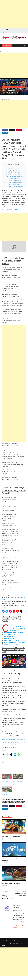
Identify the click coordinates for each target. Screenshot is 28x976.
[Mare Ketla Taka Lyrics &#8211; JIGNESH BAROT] (7, 776)
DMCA (3, 945)
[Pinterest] (14, 611)
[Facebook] (3, 611)
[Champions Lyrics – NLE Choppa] (14, 874)
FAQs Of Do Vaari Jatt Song (16, 186)
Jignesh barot (5, 801)
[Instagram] (10, 611)
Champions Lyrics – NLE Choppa (11, 883)
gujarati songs (10, 799)
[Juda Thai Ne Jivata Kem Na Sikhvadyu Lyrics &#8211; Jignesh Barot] (18, 776)
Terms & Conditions (14, 943)
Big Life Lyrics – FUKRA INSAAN (11, 836)
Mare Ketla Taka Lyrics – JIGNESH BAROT (6, 781)
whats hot (22, 86)
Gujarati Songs (9, 86)
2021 (3, 86)
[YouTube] (17, 611)
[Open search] (24, 45)
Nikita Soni (12, 802)
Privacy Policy (5, 943)
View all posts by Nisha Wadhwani (19, 926)
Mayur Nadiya (5, 802)
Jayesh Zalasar (18, 799)
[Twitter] (6, 611)
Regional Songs (16, 86)
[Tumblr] (21, 611)
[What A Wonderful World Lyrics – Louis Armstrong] (14, 850)
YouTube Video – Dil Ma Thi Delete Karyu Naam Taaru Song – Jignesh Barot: (16, 182)
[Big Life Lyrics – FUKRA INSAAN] (14, 827)
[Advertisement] (14, 14)
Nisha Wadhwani (14, 92)
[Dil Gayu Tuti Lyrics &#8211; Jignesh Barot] (7, 789)
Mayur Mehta (21, 801)
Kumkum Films (13, 801)
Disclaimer (23, 943)
